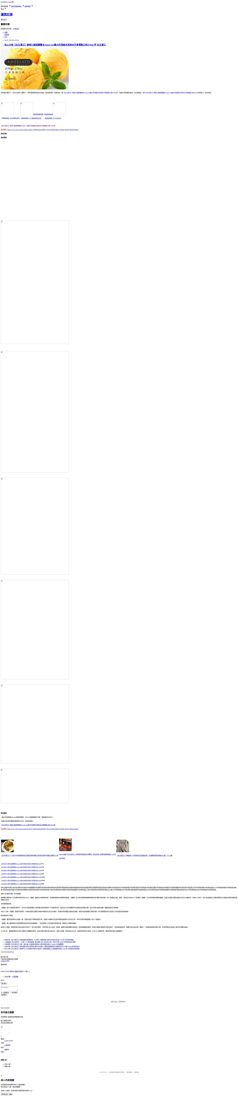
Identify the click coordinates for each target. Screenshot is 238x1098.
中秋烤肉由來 (48, 114)
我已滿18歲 (4, 1094)
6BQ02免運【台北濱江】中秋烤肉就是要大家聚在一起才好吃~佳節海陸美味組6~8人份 (87, 854)
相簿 (5, 32)
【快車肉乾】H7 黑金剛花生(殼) (30, 118)
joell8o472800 (5, 961)
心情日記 (16, 29)
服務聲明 (136, 1072)
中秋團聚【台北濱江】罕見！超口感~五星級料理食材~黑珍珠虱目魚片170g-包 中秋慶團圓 (33, 944)
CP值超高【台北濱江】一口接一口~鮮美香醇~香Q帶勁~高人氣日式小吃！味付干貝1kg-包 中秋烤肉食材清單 (39, 942)
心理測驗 (15, 976)
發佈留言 (3, 995)
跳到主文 (4, 19)
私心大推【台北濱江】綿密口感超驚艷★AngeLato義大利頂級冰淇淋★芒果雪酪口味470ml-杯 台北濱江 (55, 45)
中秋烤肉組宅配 (38, 114)
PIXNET (105, 1072)
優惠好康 (7, 14)
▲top (2, 980)
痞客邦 (16, 971)
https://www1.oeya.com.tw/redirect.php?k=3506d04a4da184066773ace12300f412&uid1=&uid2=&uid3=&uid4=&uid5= (43, 130)
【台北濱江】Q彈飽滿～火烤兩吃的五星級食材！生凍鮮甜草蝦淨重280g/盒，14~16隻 (144, 855)
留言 (20, 971)
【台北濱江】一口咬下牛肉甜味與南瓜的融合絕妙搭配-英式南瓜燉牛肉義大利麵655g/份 (29, 855)
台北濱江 (62, 858)
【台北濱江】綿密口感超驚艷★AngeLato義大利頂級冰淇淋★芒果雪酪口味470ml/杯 (28, 825)
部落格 (6, 35)
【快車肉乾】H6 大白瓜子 (52, 118)
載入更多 (3, 983)
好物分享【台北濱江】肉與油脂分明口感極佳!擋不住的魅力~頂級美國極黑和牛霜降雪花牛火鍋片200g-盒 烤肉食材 (41, 946)
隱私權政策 (129, 1072)
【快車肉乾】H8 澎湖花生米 (10, 118)
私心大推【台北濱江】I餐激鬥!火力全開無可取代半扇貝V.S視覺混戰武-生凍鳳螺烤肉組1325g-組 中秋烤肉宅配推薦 (41, 949)
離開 (10, 1094)
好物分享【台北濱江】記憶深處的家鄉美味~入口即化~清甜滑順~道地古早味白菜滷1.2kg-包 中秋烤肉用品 (39, 940)
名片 (5, 37)
